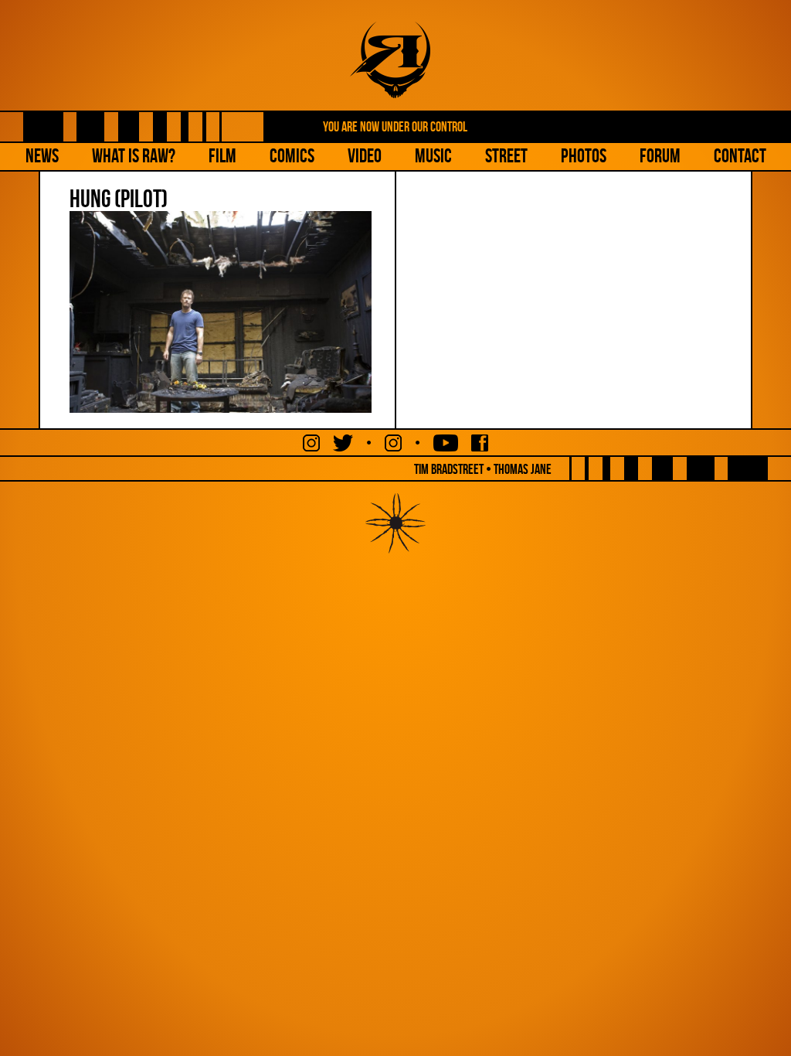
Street (506, 155)
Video (365, 155)
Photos (583, 155)
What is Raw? (133, 155)
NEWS (42, 155)
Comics (292, 155)
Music (433, 155)
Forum (660, 155)
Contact (740, 155)
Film (222, 155)
